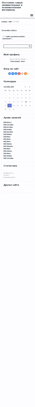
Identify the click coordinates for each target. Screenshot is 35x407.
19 (26, 102)
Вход (23, 61)
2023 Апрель (7, 151)
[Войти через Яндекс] (19, 73)
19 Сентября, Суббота (9, 30)
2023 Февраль (8, 146)
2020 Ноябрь (7, 129)
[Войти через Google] (22, 73)
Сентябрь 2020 (9, 87)
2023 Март (6, 148)
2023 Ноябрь (7, 156)
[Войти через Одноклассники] (25, 73)
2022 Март (6, 136)
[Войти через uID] (9, 73)
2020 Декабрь (8, 132)
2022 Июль (7, 141)
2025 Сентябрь (8, 158)
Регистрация (15, 61)
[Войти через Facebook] (16, 73)
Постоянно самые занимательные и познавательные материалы (12, 6)
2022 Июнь (7, 139)
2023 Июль (7, 153)
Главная (4, 21)
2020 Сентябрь (8, 124)
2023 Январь (7, 144)
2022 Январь (7, 134)
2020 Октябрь (8, 127)
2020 (10, 21)
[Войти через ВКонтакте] (12, 73)
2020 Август (7, 122)
